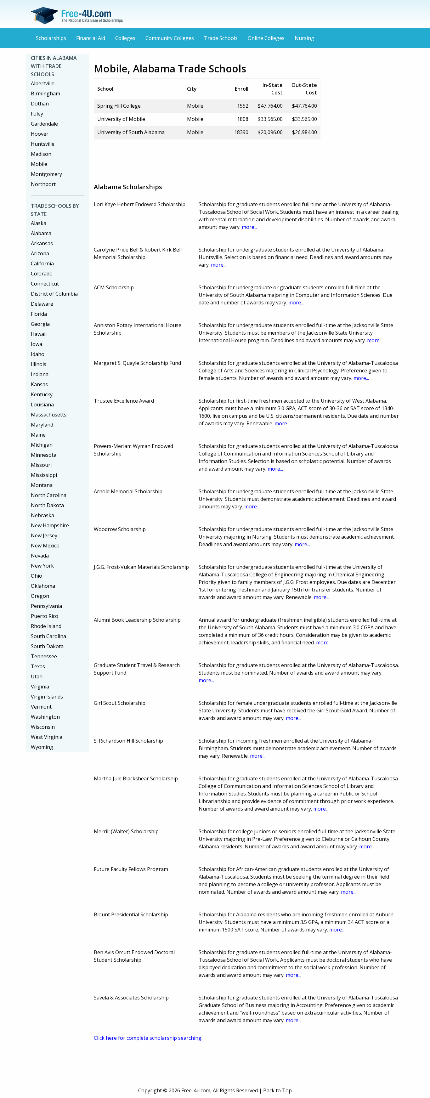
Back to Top (277, 1090)
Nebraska (42, 515)
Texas (38, 666)
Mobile (39, 164)
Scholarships (51, 38)
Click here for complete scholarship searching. (148, 1037)
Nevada (40, 555)
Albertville (42, 83)
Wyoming (42, 747)
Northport (43, 184)
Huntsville (42, 143)
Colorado (42, 273)
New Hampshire (50, 525)
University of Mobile (121, 119)
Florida (39, 313)
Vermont (41, 706)
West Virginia (46, 736)
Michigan (42, 444)
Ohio (36, 575)
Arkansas (42, 243)
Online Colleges (266, 38)
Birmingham (45, 93)
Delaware (42, 303)
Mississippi (44, 475)
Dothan (40, 103)
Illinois (38, 364)
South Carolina (48, 636)
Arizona (40, 253)
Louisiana (42, 404)
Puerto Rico (44, 616)
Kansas (39, 384)
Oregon (40, 595)
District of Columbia (54, 293)
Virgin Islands (47, 696)
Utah (36, 676)
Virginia (40, 686)
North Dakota (47, 505)
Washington (45, 716)
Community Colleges (169, 38)
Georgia (40, 323)
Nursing (304, 38)
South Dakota (47, 646)
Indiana (39, 374)
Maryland (42, 424)
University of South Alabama (131, 132)
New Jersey (44, 535)
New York (42, 565)
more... (249, 227)
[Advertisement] (208, 158)
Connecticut (45, 283)
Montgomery (46, 174)
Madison (41, 153)
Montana (42, 485)
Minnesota (43, 454)
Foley (37, 113)
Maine (38, 434)
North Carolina (48, 495)
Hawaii (39, 334)
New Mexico (45, 545)
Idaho (37, 354)
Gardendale (44, 123)
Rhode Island (46, 626)
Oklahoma (43, 585)
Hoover (39, 133)
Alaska (38, 223)
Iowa (36, 344)
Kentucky (42, 394)
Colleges (125, 38)
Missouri (41, 464)
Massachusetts (48, 414)
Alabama (41, 233)
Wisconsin (43, 726)
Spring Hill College (119, 105)
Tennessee (44, 656)
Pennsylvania (46, 606)
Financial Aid (90, 38)
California (42, 263)
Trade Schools (221, 38)
